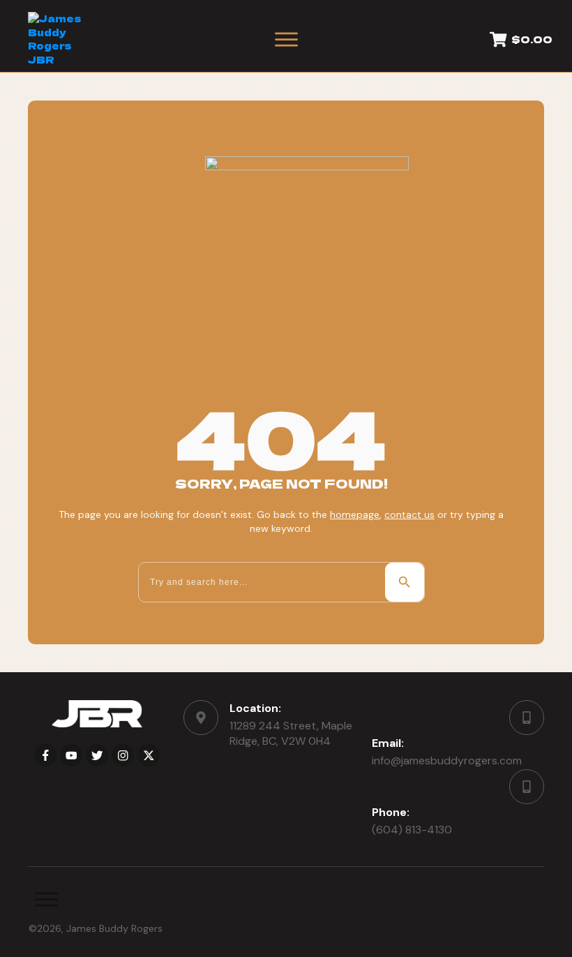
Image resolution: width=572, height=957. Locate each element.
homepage (354, 514)
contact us (409, 514)
